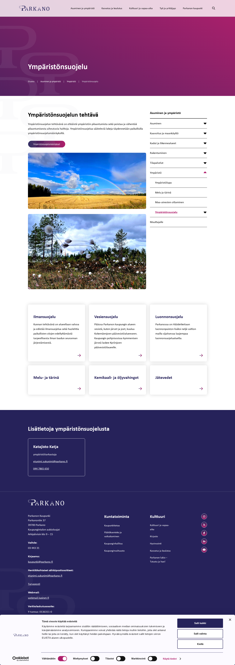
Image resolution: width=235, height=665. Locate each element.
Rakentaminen (158, 153)
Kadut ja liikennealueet (163, 143)
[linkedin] (204, 541)
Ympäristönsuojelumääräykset (46, 144)
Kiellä (200, 644)
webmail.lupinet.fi (38, 598)
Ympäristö (71, 81)
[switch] (94, 658)
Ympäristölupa (163, 182)
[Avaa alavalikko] (205, 123)
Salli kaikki (200, 623)
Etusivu (31, 81)
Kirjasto (154, 536)
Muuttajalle (156, 222)
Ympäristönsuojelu (166, 212)
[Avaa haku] (213, 8)
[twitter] (204, 525)
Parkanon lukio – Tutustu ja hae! (158, 559)
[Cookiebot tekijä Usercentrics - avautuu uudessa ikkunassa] (21, 658)
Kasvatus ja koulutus (112, 8)
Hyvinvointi (155, 543)
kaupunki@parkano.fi (40, 562)
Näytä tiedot (169, 658)
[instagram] (204, 516)
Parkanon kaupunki (193, 8)
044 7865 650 (41, 468)
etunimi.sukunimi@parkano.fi (50, 461)
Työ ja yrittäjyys (168, 8)
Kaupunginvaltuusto (114, 550)
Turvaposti (34, 584)
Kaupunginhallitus (113, 543)
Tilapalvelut (156, 163)
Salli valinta (200, 633)
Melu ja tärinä (163, 192)
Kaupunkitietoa (112, 525)
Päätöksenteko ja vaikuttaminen (113, 534)
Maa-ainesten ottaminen (169, 202)
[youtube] (204, 549)
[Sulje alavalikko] (205, 173)
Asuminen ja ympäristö (82, 8)
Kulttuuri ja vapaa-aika (141, 8)
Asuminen (155, 123)
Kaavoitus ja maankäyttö (164, 133)
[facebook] (204, 533)
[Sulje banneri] (230, 620)
